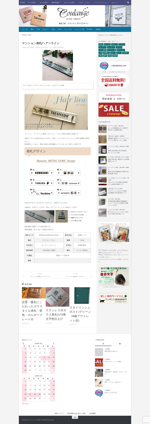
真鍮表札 (117, 136)
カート (114, 2)
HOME (22, 2)
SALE (59, 29)
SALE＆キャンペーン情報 (112, 361)
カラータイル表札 (112, 125)
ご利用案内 (107, 349)
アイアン (121, 44)
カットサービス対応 (113, 146)
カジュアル (68, 29)
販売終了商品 (26, 35)
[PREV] (24, 343)
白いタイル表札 (125, 157)
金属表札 (122, 136)
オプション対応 (69, 2)
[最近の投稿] (103, 344)
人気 (38, 29)
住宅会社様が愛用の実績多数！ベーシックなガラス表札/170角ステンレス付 (118, 203)
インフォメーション (100, 2)
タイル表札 (43, 2)
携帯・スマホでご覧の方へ (113, 382)
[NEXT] (53, 343)
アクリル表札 (111, 178)
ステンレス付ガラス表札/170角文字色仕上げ (56, 314)
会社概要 (92, 413)
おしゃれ (25, 29)
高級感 (98, 29)
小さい (119, 53)
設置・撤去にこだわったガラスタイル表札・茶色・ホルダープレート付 (32, 310)
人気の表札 (121, 125)
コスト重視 (102, 50)
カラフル (119, 47)
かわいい (46, 29)
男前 (53, 29)
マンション (121, 50)
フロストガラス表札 (113, 209)
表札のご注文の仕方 (110, 392)
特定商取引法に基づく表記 (76, 413)
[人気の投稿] (120, 344)
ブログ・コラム (84, 2)
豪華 (105, 55)
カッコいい (111, 47)
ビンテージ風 (79, 29)
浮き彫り (90, 29)
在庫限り (106, 53)
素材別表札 (55, 2)
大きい (113, 53)
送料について (59, 413)
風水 (32, 29)
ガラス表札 (32, 2)
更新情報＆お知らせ (110, 351)
